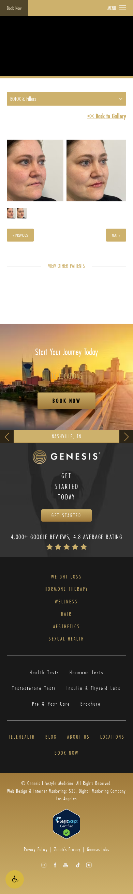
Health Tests (44, 672)
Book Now (14, 8)
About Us (78, 737)
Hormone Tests (87, 672)
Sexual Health (66, 639)
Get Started (66, 515)
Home (13, 54)
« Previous (20, 235)
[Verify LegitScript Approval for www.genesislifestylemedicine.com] (66, 823)
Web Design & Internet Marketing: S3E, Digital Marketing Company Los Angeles (66, 794)
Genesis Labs (98, 849)
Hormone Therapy (66, 589)
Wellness (66, 602)
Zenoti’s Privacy (67, 849)
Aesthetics (66, 627)
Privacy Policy (36, 849)
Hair (66, 614)
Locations (112, 737)
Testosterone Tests (34, 688)
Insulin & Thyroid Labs (93, 688)
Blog (51, 737)
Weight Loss (66, 577)
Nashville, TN (67, 436)
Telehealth (22, 737)
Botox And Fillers (72, 54)
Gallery (34, 54)
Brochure (90, 704)
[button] (14, 879)
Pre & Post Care (51, 704)
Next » (116, 235)
